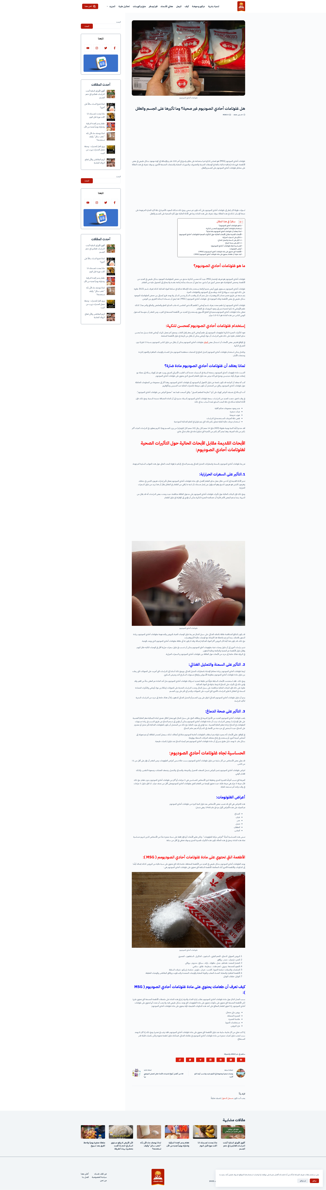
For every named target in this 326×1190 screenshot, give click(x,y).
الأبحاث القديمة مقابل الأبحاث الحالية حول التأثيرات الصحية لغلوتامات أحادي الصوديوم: (210, 234)
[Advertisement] (188, 138)
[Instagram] (96, 47)
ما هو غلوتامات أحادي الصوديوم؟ (230, 225)
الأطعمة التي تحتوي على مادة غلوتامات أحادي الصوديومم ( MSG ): (219, 251)
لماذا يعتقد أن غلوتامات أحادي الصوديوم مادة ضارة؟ (223, 231)
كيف (187, 6)
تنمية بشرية (213, 6)
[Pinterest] (220, 1060)
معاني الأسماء (167, 6)
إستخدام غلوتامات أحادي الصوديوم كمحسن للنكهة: (223, 228)
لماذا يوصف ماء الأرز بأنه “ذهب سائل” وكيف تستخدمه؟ (95, 137)
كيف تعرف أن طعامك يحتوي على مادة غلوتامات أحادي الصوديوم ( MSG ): (217, 254)
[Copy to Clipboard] (180, 1060)
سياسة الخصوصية (99, 1177)
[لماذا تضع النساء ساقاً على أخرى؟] (111, 107)
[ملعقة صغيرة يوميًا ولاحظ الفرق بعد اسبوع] (93, 1132)
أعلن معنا (88, 6)
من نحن (103, 1180)
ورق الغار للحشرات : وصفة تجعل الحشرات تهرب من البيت (94, 150)
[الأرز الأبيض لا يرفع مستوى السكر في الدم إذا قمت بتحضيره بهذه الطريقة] (121, 1132)
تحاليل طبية (124, 6)
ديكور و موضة (198, 6)
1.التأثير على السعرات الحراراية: (231, 237)
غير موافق (303, 1181)
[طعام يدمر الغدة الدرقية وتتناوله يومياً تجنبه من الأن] (111, 127)
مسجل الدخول (227, 1098)
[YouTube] (87, 47)
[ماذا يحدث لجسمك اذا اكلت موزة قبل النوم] (111, 117)
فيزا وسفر (153, 6)
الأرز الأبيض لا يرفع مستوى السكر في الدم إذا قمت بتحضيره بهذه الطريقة (122, 1145)
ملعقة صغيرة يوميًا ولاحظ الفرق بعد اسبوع (94, 1144)
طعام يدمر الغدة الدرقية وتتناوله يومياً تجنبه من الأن (177, 1144)
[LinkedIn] (210, 1060)
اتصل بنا (85, 1177)
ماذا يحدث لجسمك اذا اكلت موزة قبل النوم (207, 1144)
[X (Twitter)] (231, 1060)
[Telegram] (200, 1060)
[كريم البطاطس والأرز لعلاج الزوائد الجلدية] (111, 162)
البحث (118, 22)
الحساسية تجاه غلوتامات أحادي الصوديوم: (226, 245)
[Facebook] (241, 1060)
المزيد (112, 6)
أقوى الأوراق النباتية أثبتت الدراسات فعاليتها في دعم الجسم (95, 94)
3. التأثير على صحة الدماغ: (233, 243)
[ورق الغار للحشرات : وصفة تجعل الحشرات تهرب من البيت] (111, 149)
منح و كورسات (139, 6)
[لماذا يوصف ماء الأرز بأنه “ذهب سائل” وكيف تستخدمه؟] (111, 136)
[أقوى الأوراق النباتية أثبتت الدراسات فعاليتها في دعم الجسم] (111, 94)
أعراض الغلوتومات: (235, 249)
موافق (314, 1181)
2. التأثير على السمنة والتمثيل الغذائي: (229, 240)
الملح (206, 342)
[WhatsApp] (190, 1060)
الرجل (178, 6)
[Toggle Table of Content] (239, 222)
